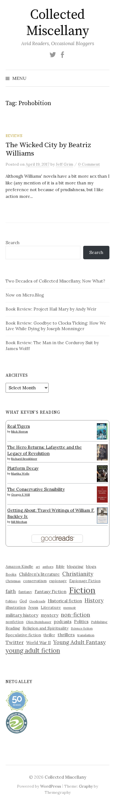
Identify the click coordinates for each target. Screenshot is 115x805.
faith (11, 591)
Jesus (33, 607)
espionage (58, 581)
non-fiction (75, 614)
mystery (49, 615)
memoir (69, 607)
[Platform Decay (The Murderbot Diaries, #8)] (102, 473)
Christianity (77, 573)
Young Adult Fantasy (79, 642)
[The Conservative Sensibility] (102, 493)
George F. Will (20, 494)
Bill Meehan (19, 522)
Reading (13, 628)
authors (47, 567)
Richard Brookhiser (24, 459)
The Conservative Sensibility (36, 489)
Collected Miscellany (57, 23)
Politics (81, 621)
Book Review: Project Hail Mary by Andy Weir (51, 309)
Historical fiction (65, 600)
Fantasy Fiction (50, 591)
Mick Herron (19, 431)
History (94, 600)
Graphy (86, 786)
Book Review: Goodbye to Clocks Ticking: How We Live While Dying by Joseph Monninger (56, 326)
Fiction (82, 590)
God (23, 601)
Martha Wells (20, 473)
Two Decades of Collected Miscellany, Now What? (55, 281)
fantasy (25, 591)
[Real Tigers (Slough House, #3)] (102, 430)
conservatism (35, 581)
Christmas (13, 581)
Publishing (99, 622)
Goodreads (37, 601)
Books (11, 574)
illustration (16, 607)
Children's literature (39, 574)
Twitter (15, 642)
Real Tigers (18, 426)
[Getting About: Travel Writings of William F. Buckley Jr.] (102, 514)
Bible (60, 566)
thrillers (66, 634)
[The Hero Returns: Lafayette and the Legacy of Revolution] (102, 451)
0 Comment (89, 164)
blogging (75, 566)
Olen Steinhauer (38, 622)
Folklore (11, 601)
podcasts (62, 621)
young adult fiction (33, 650)
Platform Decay (23, 468)
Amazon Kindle (19, 566)
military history (22, 615)
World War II (38, 642)
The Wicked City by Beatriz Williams (48, 149)
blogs (91, 566)
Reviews (14, 135)
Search (13, 242)
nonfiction (14, 621)
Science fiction (82, 628)
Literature (51, 607)
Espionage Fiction (84, 581)
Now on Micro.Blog (25, 295)
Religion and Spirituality (45, 628)
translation (85, 635)
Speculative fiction (23, 634)
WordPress (50, 786)
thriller (49, 635)
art (38, 567)
